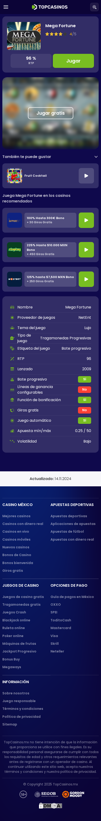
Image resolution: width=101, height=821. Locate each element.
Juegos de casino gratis (23, 596)
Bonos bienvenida (17, 563)
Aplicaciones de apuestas (73, 523)
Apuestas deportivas (68, 516)
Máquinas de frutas (19, 643)
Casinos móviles (16, 539)
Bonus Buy (11, 659)
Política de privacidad (21, 716)
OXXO (55, 604)
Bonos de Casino (16, 555)
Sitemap (9, 724)
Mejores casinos (16, 516)
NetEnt (84, 317)
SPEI (53, 612)
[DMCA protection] (50, 805)
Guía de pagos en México (72, 596)
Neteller (57, 651)
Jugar (73, 61)
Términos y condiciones (22, 708)
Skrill (54, 643)
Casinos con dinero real (22, 523)
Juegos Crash (14, 612)
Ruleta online (13, 628)
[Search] (94, 7)
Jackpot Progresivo (19, 651)
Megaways (11, 667)
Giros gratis (12, 570)
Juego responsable (19, 701)
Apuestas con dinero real (72, 539)
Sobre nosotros (15, 693)
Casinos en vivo (15, 531)
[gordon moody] (73, 794)
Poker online (12, 636)
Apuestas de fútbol (67, 531)
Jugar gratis (50, 113)
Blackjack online (16, 620)
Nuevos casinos (15, 547)
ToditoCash (60, 620)
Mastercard (60, 628)
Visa (54, 636)
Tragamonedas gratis (21, 604)
